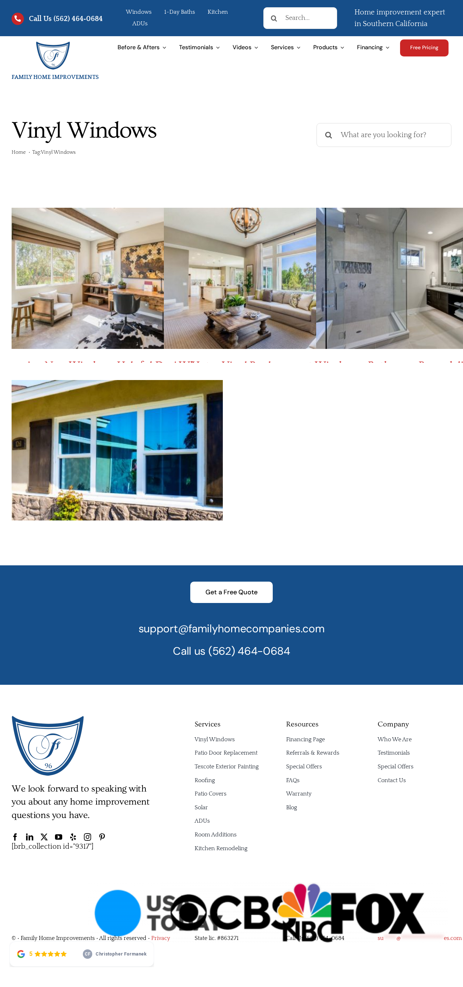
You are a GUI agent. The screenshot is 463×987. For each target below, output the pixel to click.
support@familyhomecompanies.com (232, 628)
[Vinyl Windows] (117, 450)
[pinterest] (102, 837)
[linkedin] (29, 837)
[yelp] (73, 837)
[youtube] (58, 837)
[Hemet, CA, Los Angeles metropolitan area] (48, 719)
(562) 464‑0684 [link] (78, 19)
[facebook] (15, 837)
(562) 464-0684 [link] (324, 938)
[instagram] (87, 837)
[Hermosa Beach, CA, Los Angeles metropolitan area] (53, 44)
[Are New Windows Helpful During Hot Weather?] (117, 278)
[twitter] (44, 837)
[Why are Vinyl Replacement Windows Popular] (269, 278)
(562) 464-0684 (249, 651)
